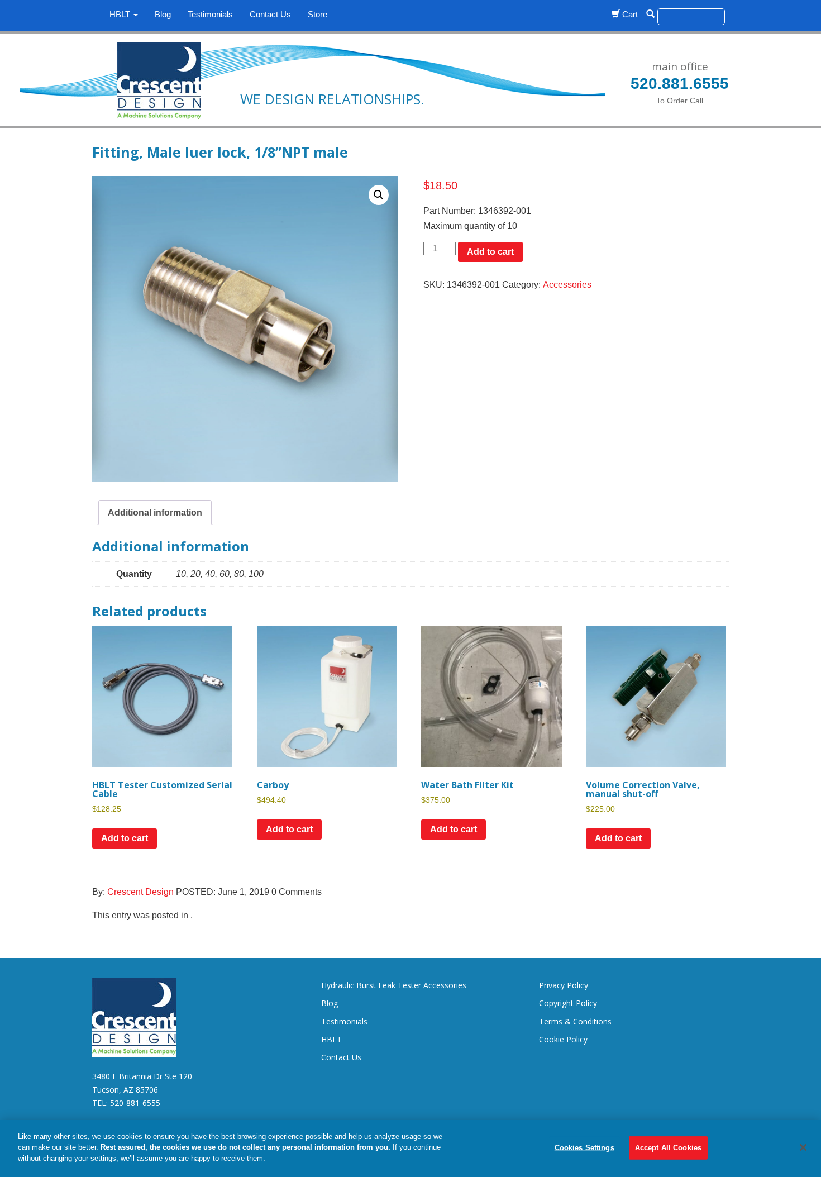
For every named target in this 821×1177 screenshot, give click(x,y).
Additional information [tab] (155, 512)
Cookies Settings (584, 1147)
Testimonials (210, 14)
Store (317, 14)
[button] (379, 195)
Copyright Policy (568, 1003)
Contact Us (270, 14)
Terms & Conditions (575, 1021)
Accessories (567, 284)
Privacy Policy (563, 985)
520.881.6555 (680, 83)
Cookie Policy (563, 1039)
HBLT (120, 14)
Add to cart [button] (124, 838)
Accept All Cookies (668, 1147)
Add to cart (490, 251)
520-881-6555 (135, 1103)
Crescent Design (140, 892)
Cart (629, 14)
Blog (163, 14)
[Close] (803, 1147)
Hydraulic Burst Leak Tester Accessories (393, 985)
